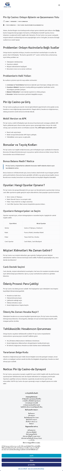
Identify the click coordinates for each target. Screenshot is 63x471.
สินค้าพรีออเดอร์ (28, 417)
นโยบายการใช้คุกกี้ (22, 468)
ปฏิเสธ (31, 460)
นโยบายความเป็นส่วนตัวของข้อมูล (36, 468)
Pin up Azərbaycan (23, 21)
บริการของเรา (31, 415)
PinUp (57, 30)
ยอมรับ (31, 455)
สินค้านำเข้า (29, 419)
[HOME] (3, 25)
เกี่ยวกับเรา (28, 421)
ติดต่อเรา (31, 423)
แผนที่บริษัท (31, 440)
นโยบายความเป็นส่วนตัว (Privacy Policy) (31, 438)
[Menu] (59, 5)
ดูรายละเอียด (31, 465)
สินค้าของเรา (31, 413)
